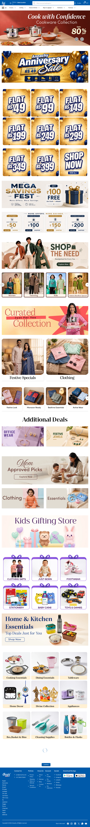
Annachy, (14, 823)
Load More (46, 764)
